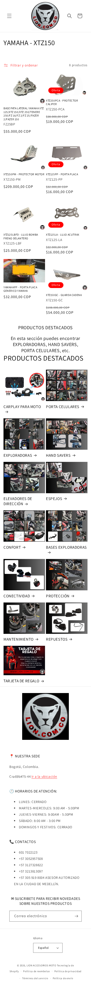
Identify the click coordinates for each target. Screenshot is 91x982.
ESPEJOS (54, 498)
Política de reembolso (36, 971)
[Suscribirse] (76, 916)
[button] (9, 16)
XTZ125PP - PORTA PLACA (62, 174)
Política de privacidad (67, 971)
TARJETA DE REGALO (21, 680)
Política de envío (63, 978)
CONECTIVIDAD (17, 596)
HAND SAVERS (58, 455)
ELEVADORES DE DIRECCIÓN (18, 501)
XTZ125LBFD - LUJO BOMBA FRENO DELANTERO (21, 236)
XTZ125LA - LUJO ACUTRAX (62, 234)
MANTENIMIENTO (19, 639)
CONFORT (12, 547)
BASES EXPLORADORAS (66, 547)
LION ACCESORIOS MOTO (41, 965)
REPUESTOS (56, 639)
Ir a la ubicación (44, 776)
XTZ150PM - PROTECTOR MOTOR (24, 174)
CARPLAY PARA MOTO (22, 406)
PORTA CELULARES (62, 406)
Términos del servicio (35, 978)
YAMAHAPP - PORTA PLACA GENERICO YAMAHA (20, 289)
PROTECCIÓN (58, 596)
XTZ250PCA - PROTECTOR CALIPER (62, 102)
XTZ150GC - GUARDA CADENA (64, 295)
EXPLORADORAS (18, 455)
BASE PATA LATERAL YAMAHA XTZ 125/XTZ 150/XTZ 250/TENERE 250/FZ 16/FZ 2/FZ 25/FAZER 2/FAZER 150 (24, 113)
